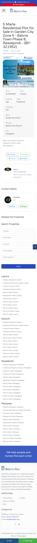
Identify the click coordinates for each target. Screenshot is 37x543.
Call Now (12, 206)
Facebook (12, 154)
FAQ (4, 504)
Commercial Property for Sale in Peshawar (17, 410)
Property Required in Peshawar (13, 407)
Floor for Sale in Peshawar (11, 435)
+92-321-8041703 (8, 2)
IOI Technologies (20, 536)
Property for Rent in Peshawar (13, 416)
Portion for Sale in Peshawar (12, 438)
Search (18, 266)
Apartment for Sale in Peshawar (13, 423)
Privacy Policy (7, 498)
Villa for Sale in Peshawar (11, 426)
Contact (22, 498)
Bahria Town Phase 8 (10, 53)
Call (10, 541)
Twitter (13, 158)
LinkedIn (24, 158)
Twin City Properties (19, 172)
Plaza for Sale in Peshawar (11, 441)
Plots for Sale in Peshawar (11, 429)
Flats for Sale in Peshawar (11, 419)
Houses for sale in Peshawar (12, 413)
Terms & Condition (9, 501)
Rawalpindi (20, 53)
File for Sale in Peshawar (11, 432)
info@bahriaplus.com (23, 2)
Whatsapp (25, 154)
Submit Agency (19, 4)
